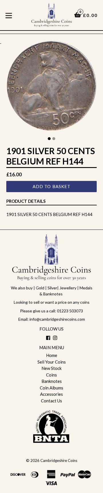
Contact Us (51, 400)
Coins (51, 374)
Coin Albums (51, 387)
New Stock (51, 368)
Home (51, 355)
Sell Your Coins (51, 361)
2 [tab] (53, 138)
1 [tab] (49, 138)
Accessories (51, 394)
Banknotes (51, 381)
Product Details (25, 201)
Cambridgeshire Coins (58, 460)
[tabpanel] (51, 87)
